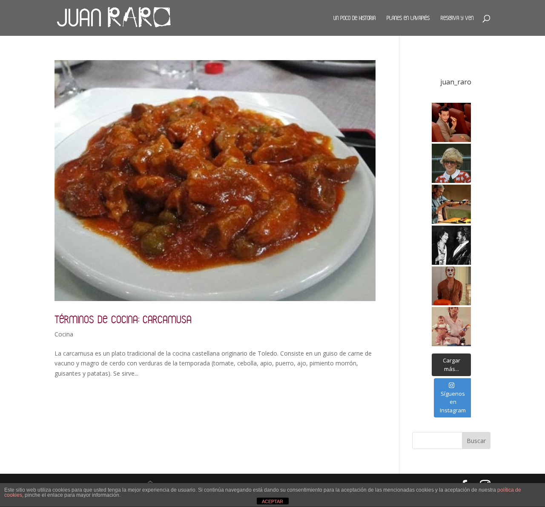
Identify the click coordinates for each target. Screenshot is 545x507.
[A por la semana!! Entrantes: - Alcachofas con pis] (451, 204)
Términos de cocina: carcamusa (123, 319)
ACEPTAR (272, 501)
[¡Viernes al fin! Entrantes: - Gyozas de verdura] (451, 245)
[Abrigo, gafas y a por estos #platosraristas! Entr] (451, 163)
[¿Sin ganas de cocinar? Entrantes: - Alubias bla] (451, 326)
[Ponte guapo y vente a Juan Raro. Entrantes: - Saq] (451, 286)
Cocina (63, 334)
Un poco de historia (354, 18)
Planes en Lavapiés (408, 18)
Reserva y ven (457, 18)
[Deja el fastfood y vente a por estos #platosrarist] (451, 122)
